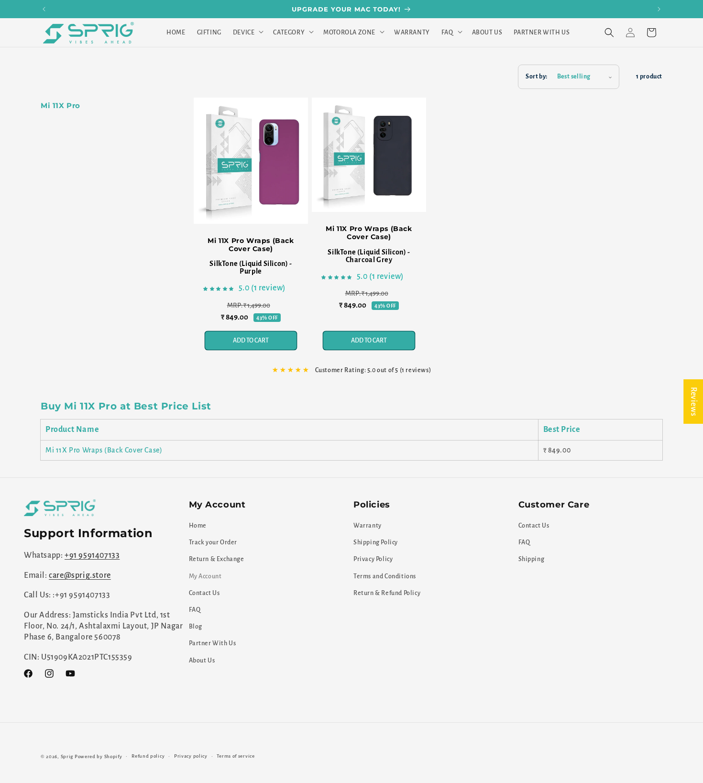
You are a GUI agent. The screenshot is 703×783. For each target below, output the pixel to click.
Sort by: (536, 76)
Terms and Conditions (384, 576)
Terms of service (235, 756)
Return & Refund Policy (386, 593)
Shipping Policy (375, 542)
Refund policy (148, 756)
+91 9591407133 (92, 555)
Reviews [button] (693, 401)
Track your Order (213, 542)
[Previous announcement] (44, 9)
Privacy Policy (373, 559)
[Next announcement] (659, 9)
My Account (205, 576)
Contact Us (204, 593)
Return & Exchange (216, 559)
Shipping (531, 559)
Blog (195, 626)
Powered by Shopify (98, 756)
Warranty (367, 525)
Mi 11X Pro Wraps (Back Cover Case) (251, 245)
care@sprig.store (80, 575)
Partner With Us (212, 643)
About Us (202, 660)
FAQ (195, 610)
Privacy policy (191, 756)
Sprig (67, 756)
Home (198, 525)
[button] (247, 32)
